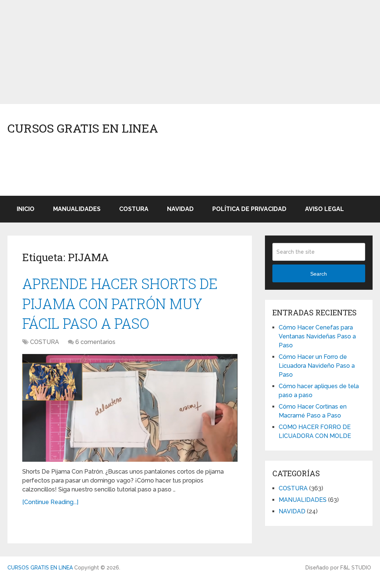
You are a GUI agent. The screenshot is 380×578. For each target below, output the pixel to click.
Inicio (26, 208)
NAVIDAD (180, 208)
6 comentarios (95, 341)
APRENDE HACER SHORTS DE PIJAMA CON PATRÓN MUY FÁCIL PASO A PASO (120, 303)
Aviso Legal (324, 208)
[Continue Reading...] (50, 502)
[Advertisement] (190, 52)
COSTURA (133, 208)
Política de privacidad (249, 208)
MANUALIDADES (77, 208)
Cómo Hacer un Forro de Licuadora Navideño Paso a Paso (317, 365)
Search (318, 274)
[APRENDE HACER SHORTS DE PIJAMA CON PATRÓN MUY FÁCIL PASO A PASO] (130, 408)
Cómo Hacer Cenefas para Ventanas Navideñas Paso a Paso (317, 336)
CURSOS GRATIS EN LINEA (82, 128)
